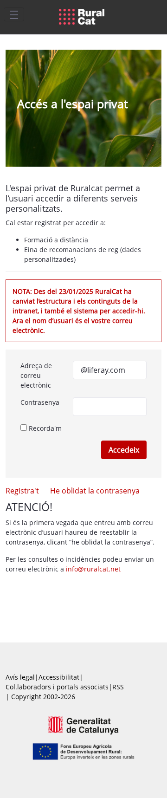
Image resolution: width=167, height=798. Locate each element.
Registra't (22, 491)
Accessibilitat (59, 677)
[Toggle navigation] (14, 14)
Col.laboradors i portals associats (57, 686)
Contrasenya (39, 402)
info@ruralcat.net (93, 568)
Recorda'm (44, 428)
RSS (118, 686)
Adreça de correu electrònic (36, 375)
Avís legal (20, 677)
